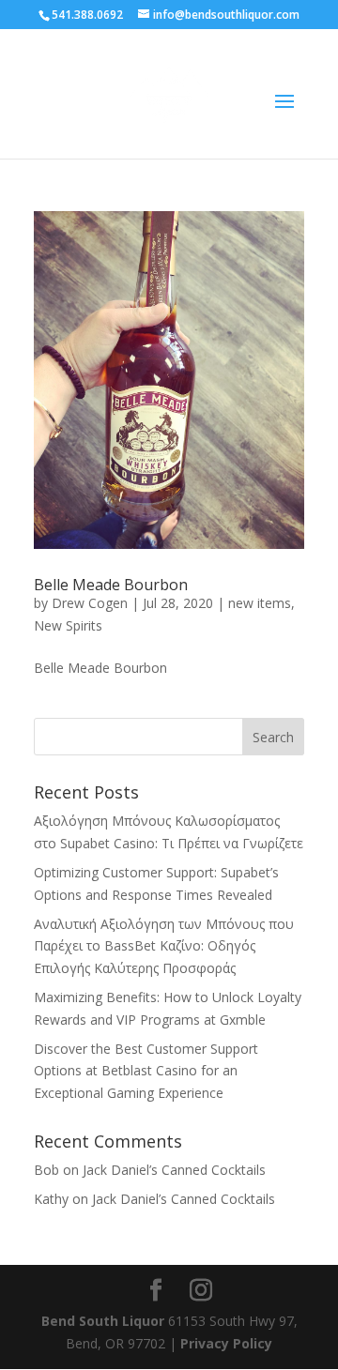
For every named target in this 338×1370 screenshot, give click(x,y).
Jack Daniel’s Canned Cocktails (174, 1170)
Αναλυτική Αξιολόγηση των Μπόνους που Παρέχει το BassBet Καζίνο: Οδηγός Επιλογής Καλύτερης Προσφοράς (164, 946)
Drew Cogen (90, 603)
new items (259, 603)
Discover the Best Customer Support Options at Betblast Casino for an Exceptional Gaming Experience (146, 1071)
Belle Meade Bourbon (111, 584)
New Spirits (68, 625)
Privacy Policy (226, 1343)
